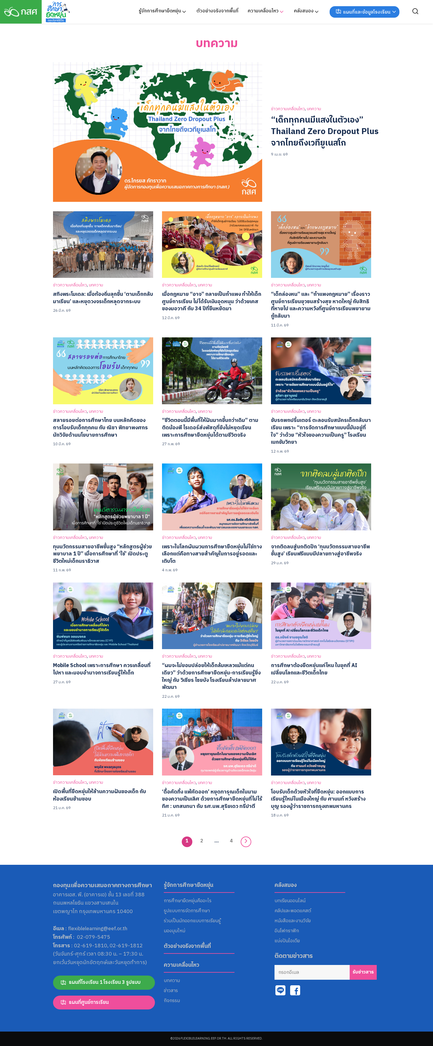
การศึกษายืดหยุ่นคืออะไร (187, 901)
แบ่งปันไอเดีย (287, 941)
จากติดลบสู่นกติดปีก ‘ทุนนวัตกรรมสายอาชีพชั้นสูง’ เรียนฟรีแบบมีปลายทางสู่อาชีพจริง (320, 550)
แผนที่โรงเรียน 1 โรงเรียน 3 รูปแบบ (105, 982)
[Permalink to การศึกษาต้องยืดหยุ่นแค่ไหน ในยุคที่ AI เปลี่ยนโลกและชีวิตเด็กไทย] (321, 616)
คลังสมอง (304, 11)
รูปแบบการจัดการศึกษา (187, 911)
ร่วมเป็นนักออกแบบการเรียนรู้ (192, 921)
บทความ (217, 43)
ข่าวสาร (171, 991)
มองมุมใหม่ (174, 931)
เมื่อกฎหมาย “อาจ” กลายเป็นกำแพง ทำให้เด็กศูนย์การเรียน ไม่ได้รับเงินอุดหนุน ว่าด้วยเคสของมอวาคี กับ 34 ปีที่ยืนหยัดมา (211, 301)
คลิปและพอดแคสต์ (293, 911)
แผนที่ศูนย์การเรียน (89, 1002)
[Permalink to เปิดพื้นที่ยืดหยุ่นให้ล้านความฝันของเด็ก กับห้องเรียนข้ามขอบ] (103, 742)
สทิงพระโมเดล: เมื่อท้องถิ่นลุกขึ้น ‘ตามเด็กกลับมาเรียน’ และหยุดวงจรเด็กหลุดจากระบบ (103, 298)
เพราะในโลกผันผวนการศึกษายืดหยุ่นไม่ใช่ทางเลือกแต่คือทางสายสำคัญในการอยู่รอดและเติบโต (212, 553)
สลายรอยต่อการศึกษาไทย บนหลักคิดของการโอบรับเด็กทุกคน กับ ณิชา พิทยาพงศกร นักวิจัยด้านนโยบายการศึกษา (100, 427)
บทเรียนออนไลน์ (290, 901)
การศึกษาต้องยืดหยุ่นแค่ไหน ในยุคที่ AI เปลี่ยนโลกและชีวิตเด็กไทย (314, 669)
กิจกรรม (172, 1001)
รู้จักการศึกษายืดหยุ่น (160, 11)
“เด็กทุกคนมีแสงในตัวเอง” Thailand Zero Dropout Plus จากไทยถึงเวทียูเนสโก (325, 131)
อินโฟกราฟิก (287, 931)
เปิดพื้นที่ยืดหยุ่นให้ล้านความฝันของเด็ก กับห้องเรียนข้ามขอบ (99, 795)
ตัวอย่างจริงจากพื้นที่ (217, 11)
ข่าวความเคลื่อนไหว (288, 109)
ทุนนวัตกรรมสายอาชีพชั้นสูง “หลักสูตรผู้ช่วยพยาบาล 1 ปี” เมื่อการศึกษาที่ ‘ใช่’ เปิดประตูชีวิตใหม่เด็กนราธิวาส (102, 553)
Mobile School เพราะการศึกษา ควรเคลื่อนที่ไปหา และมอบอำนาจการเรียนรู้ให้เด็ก (102, 669)
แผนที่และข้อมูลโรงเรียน (367, 12)
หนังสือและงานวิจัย (293, 921)
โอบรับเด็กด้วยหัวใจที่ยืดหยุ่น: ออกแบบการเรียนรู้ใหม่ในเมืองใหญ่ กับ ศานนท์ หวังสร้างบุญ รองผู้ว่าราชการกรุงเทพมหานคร (318, 799)
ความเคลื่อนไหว (263, 11)
